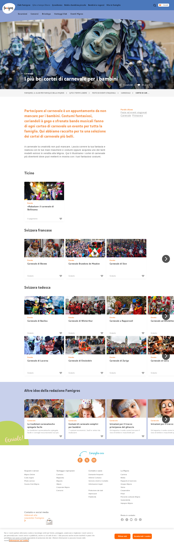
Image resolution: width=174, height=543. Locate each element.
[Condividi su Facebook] (80, 460)
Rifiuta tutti (122, 536)
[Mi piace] (61, 218)
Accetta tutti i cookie (142, 536)
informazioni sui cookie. (19, 540)
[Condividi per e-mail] (93, 460)
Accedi (165, 5)
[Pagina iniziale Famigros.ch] (8, 8)
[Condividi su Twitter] (87, 460)
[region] (87, 536)
